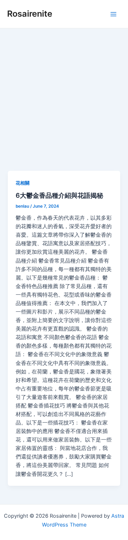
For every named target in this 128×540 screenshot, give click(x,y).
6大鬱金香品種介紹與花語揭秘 (59, 195)
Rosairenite (29, 14)
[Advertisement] (64, 95)
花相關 (23, 183)
